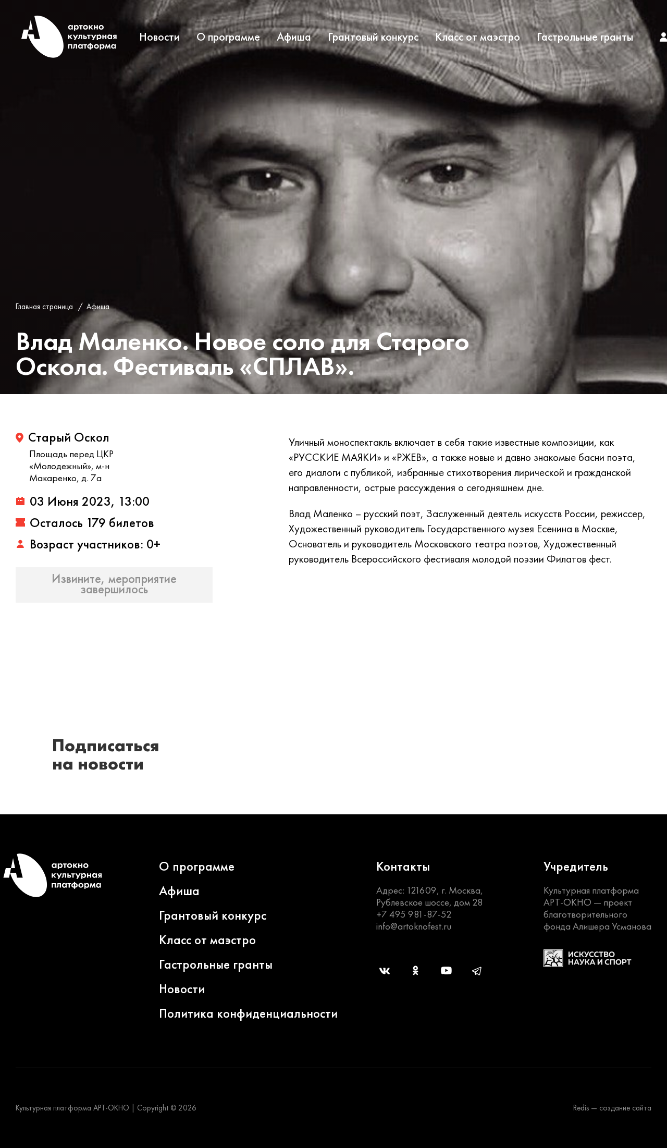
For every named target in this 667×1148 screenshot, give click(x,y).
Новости (159, 37)
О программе (228, 37)
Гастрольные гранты (585, 37)
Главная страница (44, 306)
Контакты (403, 866)
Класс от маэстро (477, 37)
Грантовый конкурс (373, 37)
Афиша (294, 37)
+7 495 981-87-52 (414, 914)
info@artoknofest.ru (413, 926)
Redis (581, 1108)
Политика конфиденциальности (248, 1013)
